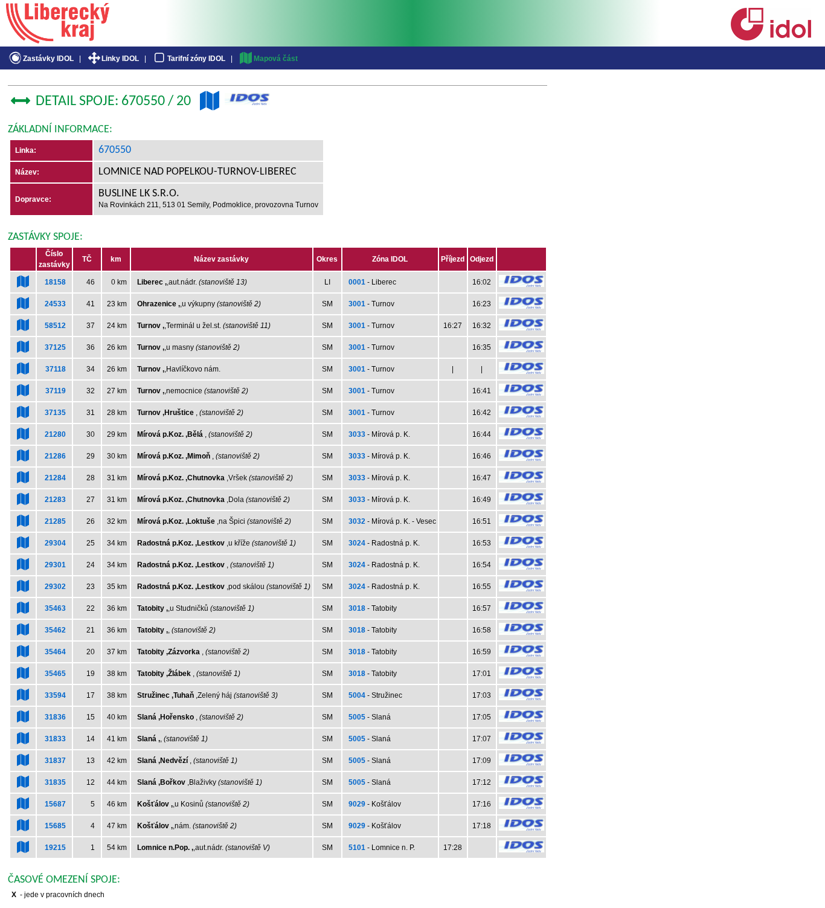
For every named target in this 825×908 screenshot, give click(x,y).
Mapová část (276, 58)
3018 (356, 608)
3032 (356, 521)
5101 (356, 847)
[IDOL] (770, 38)
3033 (356, 434)
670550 (114, 150)
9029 (356, 804)
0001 (356, 282)
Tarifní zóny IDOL (196, 58)
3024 (356, 543)
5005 (356, 717)
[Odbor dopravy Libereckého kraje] (57, 39)
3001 (356, 304)
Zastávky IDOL (48, 58)
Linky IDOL (120, 58)
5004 (356, 695)
